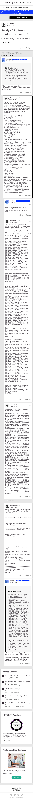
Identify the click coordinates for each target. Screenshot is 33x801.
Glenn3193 (10, 23)
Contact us (16, 788)
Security (16, 790)
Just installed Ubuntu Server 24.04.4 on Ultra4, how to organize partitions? (18, 676)
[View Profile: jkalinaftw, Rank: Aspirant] (6, 98)
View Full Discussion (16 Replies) (12, 53)
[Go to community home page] (7, 2)
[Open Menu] (30, 7)
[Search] (17, 3)
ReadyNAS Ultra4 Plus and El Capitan (17, 681)
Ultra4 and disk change (12, 689)
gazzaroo (16, 699)
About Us (16, 787)
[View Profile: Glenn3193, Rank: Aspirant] (3, 25)
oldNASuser (18, 677)
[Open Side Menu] (2, 2)
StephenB (9, 59)
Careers (16, 789)
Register (22, 3)
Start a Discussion (21, 18)
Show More (6, 42)
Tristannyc (17, 685)
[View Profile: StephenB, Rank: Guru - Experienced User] (3, 60)
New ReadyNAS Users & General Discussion (15, 7)
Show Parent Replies (6, 55)
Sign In (29, 3)
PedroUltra (17, 692)
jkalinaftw (9, 68)
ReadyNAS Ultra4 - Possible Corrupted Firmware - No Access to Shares (18, 703)
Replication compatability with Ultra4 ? (18, 696)
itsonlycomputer (19, 706)
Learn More (16, 777)
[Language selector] (13, 2)
